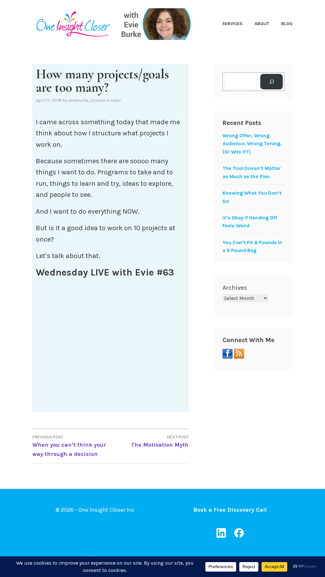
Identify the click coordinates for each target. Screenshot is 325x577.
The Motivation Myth (160, 441)
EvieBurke (78, 100)
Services (232, 23)
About (262, 23)
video (115, 100)
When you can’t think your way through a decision (69, 446)
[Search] (271, 81)
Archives (234, 287)
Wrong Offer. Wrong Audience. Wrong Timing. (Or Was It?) (252, 144)
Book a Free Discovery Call (230, 509)
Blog (287, 23)
